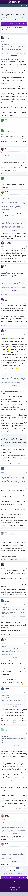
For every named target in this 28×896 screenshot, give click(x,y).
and (6, 528)
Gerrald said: (5, 44)
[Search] (26, 6)
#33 (26, 568)
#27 (26, 246)
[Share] (24, 41)
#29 (26, 303)
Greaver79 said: (5, 850)
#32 (26, 537)
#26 (26, 195)
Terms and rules (10, 883)
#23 (26, 134)
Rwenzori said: (5, 374)
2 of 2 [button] (18, 867)
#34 (26, 604)
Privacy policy (16, 883)
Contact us (4, 883)
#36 (26, 692)
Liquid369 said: (5, 646)
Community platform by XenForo (14, 887)
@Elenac (17, 522)
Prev (14, 867)
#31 (26, 472)
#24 (26, 152)
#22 (26, 124)
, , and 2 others (10, 559)
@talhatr (8, 785)
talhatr (4, 31)
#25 (26, 182)
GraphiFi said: (5, 736)
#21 (26, 41)
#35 (26, 643)
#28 (26, 270)
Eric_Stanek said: (5, 279)
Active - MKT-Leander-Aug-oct (7, 435)
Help (21, 883)
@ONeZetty (10, 522)
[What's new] (24, 6)
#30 (26, 334)
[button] (1, 5)
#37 (26, 733)
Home (24, 883)
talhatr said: (5, 198)
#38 (26, 819)
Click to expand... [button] (14, 55)
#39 (26, 847)
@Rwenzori (3, 550)
